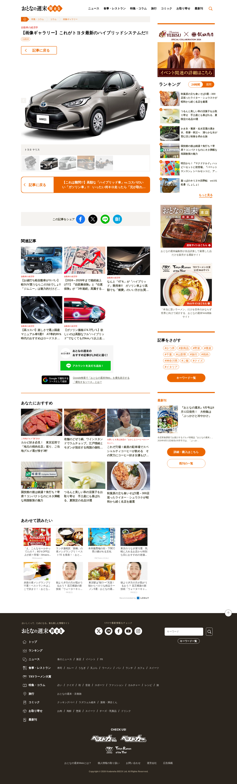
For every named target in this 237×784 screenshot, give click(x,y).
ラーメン (107, 668)
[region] (85, 114)
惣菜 (78, 711)
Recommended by (128, 598)
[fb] (119, 631)
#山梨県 (181, 354)
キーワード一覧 (188, 641)
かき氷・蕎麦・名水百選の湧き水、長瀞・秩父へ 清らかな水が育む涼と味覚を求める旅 (199, 132)
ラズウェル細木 (87, 702)
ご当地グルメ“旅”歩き (30, 438)
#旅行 (193, 354)
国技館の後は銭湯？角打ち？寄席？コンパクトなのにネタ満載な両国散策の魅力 (40, 496)
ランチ (129, 668)
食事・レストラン (115, 8)
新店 (78, 659)
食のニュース (64, 659)
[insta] (138, 631)
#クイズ (198, 360)
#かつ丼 (170, 348)
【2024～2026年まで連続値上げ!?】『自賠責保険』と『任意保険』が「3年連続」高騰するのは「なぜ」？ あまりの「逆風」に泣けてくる (84, 285)
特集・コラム (138, 8)
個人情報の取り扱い (109, 763)
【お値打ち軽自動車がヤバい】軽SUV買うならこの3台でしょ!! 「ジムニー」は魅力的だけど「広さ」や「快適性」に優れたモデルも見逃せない (41, 285)
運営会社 (152, 763)
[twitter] (99, 631)
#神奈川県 (171, 360)
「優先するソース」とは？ (87, 381)
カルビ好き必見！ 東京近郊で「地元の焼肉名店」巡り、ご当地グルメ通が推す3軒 (40, 446)
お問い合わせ (133, 763)
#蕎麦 (207, 348)
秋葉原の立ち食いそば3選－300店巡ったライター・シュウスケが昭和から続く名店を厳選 (128, 497)
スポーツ (99, 685)
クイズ (70, 685)
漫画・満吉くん (108, 702)
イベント (90, 659)
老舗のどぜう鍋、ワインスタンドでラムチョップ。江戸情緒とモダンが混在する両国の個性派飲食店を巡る (83, 444)
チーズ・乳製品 (108, 711)
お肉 (59, 711)
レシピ (148, 685)
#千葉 (168, 354)
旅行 (154, 8)
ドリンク (126, 711)
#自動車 (25, 39)
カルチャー (134, 685)
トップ (32, 641)
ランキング (35, 650)
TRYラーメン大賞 (39, 676)
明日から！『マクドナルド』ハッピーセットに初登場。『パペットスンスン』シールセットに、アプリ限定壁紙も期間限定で (199, 167)
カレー (70, 668)
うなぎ (82, 668)
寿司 (59, 668)
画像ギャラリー (70, 19)
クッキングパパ (65, 702)
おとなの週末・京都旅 (69, 694)
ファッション (116, 685)
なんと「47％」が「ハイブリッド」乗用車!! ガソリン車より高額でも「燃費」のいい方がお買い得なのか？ (128, 286)
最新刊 (199, 8)
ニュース (93, 8)
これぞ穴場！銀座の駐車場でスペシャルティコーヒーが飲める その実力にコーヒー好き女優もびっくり (128, 451)
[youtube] (129, 631)
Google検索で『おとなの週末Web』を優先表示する (101, 377)
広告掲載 (168, 763)
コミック (166, 8)
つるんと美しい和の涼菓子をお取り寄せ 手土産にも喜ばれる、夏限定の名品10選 (83, 496)
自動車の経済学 (29, 27)
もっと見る (206, 194)
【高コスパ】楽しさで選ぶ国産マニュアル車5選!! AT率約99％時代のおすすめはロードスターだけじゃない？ (41, 334)
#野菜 (196, 348)
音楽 (87, 685)
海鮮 (69, 711)
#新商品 (184, 348)
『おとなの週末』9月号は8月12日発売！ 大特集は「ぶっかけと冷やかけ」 (197, 411)
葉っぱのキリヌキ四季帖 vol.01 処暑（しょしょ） (199, 182)
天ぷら (94, 668)
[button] (23, 100)
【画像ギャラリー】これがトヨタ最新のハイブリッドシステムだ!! (84, 33)
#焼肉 (205, 354)
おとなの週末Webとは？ (77, 763)
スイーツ (154, 668)
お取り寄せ (183, 8)
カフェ (141, 668)
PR (101, 659)
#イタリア (171, 367)
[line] (109, 631)
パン (118, 668)
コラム (53, 19)
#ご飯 (185, 360)
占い (59, 685)
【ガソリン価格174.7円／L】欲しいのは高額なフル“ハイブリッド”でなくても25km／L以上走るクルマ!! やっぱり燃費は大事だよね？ (84, 334)
